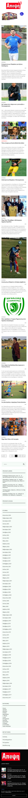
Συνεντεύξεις (6, 724)
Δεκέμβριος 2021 (7, 555)
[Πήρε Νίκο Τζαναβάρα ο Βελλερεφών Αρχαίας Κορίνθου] (14, 206)
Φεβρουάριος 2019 (7, 649)
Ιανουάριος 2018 (7, 686)
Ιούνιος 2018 (6, 672)
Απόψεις (5, 712)
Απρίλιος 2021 (6, 575)
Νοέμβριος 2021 (7, 558)
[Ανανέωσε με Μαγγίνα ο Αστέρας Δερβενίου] (14, 257)
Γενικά (4, 717)
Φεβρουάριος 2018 (7, 683)
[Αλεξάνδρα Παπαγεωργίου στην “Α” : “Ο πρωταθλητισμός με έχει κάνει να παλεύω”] (3, 770)
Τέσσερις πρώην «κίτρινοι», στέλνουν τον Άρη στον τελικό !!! (14, 490)
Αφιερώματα (6, 714)
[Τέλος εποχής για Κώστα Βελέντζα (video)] (14, 130)
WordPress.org (6, 745)
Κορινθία (3, 62)
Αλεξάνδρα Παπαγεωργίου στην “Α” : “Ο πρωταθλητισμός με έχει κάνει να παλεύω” (13, 476)
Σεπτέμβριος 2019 (7, 629)
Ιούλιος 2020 (6, 600)
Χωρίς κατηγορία (7, 726)
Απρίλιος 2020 (6, 609)
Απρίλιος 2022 (6, 543)
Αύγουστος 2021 (7, 566)
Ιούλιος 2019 (6, 635)
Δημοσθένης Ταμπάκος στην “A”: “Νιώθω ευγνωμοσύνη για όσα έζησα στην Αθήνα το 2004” (13, 481)
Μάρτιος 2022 (6, 546)
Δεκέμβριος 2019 (7, 620)
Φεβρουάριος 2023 (7, 526)
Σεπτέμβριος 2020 (7, 595)
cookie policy (8, 792)
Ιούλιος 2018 (6, 669)
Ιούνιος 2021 (6, 572)
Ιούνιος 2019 (6, 637)
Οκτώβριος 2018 (7, 660)
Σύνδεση (5, 736)
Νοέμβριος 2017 (7, 692)
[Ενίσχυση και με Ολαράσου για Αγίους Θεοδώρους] (14, 43)
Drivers (4, 708)
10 (18, 456)
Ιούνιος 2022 (6, 538)
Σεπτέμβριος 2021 (7, 563)
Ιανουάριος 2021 (7, 583)
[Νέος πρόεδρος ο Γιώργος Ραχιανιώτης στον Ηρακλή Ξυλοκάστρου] (14, 306)
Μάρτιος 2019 (6, 646)
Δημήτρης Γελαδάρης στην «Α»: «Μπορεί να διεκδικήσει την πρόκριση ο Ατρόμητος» (13, 494)
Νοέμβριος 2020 (7, 589)
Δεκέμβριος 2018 (7, 655)
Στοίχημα (5, 723)
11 (21, 456)
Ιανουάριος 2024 (7, 521)
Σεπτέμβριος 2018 (7, 663)
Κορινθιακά (5, 721)
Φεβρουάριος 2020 (7, 615)
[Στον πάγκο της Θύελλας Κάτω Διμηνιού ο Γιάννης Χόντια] (14, 348)
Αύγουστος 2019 (7, 632)
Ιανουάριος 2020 (7, 618)
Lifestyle (5, 709)
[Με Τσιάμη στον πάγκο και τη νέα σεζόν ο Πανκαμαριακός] (14, 92)
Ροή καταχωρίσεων (7, 739)
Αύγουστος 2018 (7, 666)
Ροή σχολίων (6, 742)
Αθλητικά (5, 711)
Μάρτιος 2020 (6, 612)
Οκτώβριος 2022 (7, 532)
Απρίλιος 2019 (6, 643)
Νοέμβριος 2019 (7, 623)
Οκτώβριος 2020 (7, 592)
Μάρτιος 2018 (6, 680)
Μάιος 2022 (5, 541)
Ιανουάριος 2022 (7, 552)
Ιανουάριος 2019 (7, 652)
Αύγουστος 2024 (7, 515)
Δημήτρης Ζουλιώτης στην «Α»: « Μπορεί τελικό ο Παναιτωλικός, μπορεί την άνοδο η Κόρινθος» (13, 486)
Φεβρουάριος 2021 (7, 580)
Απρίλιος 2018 (6, 677)
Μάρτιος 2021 (6, 578)
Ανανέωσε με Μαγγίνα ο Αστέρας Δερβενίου (13, 282)
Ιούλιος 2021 (6, 569)
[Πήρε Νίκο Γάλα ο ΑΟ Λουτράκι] (14, 426)
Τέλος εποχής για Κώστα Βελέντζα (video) (12, 143)
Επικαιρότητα (6, 718)
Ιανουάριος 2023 (7, 529)
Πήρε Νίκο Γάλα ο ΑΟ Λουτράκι (10, 439)
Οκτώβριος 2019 (7, 626)
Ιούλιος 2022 (6, 535)
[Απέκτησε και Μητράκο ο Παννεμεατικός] (14, 167)
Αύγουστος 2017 (7, 697)
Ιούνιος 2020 (6, 603)
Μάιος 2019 (5, 640)
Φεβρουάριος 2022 (7, 549)
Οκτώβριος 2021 (7, 561)
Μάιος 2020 (5, 606)
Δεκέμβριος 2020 (7, 586)
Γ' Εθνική (5, 715)
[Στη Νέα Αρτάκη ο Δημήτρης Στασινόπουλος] (14, 390)
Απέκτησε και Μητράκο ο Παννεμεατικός (12, 180)
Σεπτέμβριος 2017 (7, 694)
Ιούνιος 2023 (6, 523)
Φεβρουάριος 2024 (7, 518)
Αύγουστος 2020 (7, 598)
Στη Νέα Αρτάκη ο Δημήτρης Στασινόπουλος (13, 402)
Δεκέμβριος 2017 (7, 689)
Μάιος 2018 (5, 674)
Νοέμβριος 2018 (7, 657)
